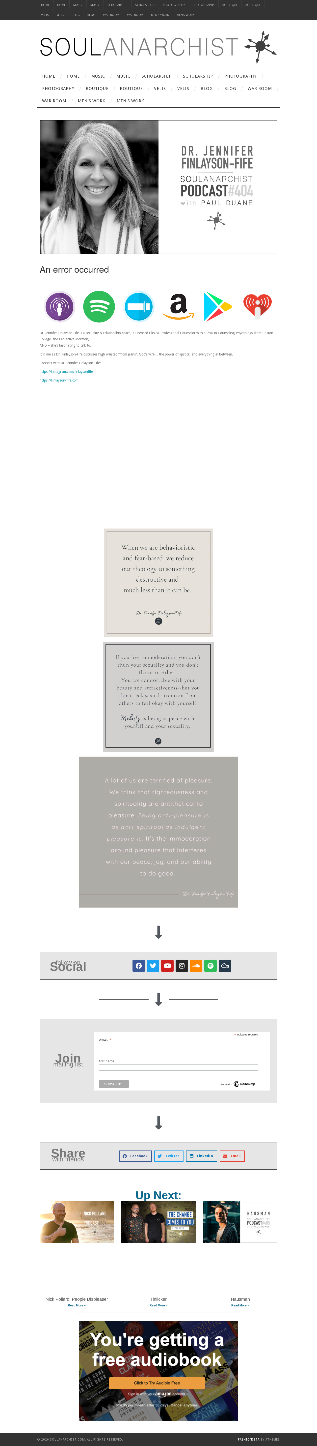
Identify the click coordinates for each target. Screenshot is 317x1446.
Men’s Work (160, 15)
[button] (135, 1156)
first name (106, 1061)
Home (45, 5)
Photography (174, 5)
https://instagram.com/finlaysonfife (66, 372)
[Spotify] (210, 966)
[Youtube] (167, 966)
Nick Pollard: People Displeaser (77, 1299)
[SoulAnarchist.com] (158, 47)
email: (105, 1039)
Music (78, 5)
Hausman (240, 1299)
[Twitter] (153, 966)
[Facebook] (138, 966)
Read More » (77, 1305)
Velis (45, 15)
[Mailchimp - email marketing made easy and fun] (238, 1084)
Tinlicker (158, 1299)
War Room (111, 15)
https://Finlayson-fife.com (59, 380)
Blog (76, 15)
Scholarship (117, 5)
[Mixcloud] (225, 966)
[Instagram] (182, 966)
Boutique (230, 5)
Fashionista (249, 1439)
